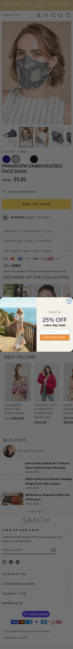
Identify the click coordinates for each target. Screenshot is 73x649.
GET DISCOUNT (55, 337)
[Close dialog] (69, 301)
